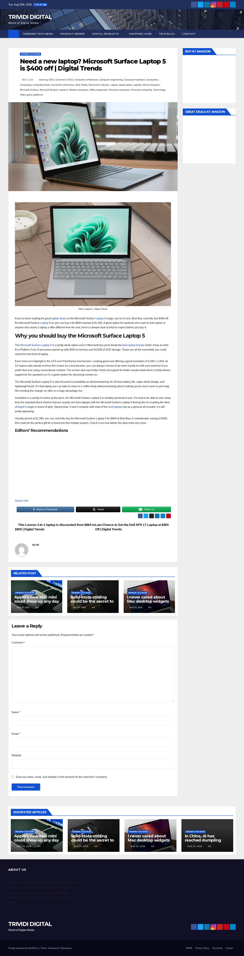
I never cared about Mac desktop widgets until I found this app (148, 601)
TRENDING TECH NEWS (38, 33)
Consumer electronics (62, 84)
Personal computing (141, 89)
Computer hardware (134, 79)
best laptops (115, 406)
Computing (25, 84)
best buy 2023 (46, 79)
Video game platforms (31, 94)
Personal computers (119, 89)
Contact (189, 33)
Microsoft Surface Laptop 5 (54, 89)
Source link (21, 500)
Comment (18, 642)
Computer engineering (111, 79)
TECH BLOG (167, 33)
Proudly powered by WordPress (23, 948)
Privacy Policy (202, 948)
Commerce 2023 (64, 79)
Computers (152, 79)
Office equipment (98, 89)
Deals (84, 84)
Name (16, 712)
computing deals (41, 84)
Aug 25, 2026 (24, 846)
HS (37, 544)
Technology (159, 89)
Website (16, 755)
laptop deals (125, 84)
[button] (233, 33)
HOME (189, 948)
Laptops (137, 84)
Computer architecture (86, 79)
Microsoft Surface (29, 89)
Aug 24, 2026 (137, 846)
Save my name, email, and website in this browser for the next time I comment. (61, 777)
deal (78, 84)
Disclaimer (217, 948)
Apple (21, 406)
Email (16, 733)
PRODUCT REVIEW (72, 33)
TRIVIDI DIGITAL (30, 16)
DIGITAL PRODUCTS (105, 33)
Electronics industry (99, 84)
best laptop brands (133, 345)
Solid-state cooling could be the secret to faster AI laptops (92, 601)
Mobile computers (78, 89)
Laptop (114, 84)
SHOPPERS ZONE (140, 33)
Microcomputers (151, 84)
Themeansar (65, 948)
